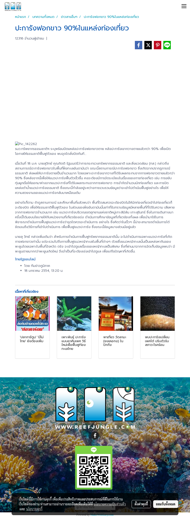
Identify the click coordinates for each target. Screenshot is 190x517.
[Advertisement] (95, 91)
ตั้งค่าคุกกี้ (141, 504)
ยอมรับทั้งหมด (165, 504)
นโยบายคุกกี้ (34, 509)
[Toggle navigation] (184, 6)
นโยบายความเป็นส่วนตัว (110, 504)
